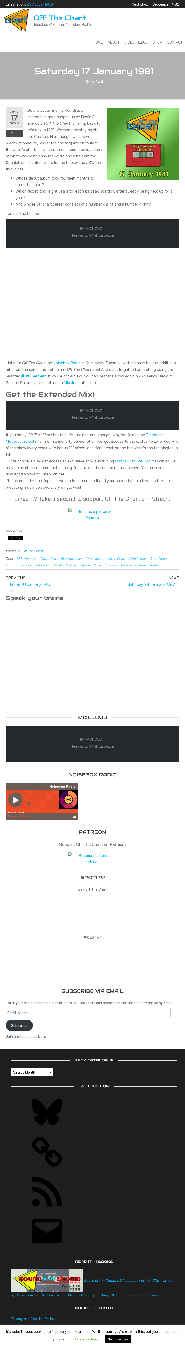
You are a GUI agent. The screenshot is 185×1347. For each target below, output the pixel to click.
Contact (175, 42)
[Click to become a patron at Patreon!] (92, 514)
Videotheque (136, 42)
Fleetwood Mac (72, 558)
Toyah (153, 565)
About (113, 42)
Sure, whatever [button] (118, 1339)
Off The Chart (59, 17)
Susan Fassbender (133, 565)
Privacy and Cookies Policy (33, 1318)
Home (98, 42)
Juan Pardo (158, 558)
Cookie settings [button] (86, 1339)
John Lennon (138, 558)
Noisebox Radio (66, 362)
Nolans (71, 565)
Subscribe (19, 1025)
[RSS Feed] (47, 1208)
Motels (59, 565)
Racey (97, 565)
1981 (18, 558)
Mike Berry (43, 565)
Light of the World (19, 565)
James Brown (116, 558)
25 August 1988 (40, 4)
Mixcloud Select (20, 441)
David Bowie (50, 558)
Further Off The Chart (134, 460)
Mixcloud (72, 382)
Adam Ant (31, 558)
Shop (157, 42)
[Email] (47, 1247)
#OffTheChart (33, 375)
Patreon (152, 434)
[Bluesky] (47, 1128)
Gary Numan (95, 558)
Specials (111, 565)
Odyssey (85, 565)
